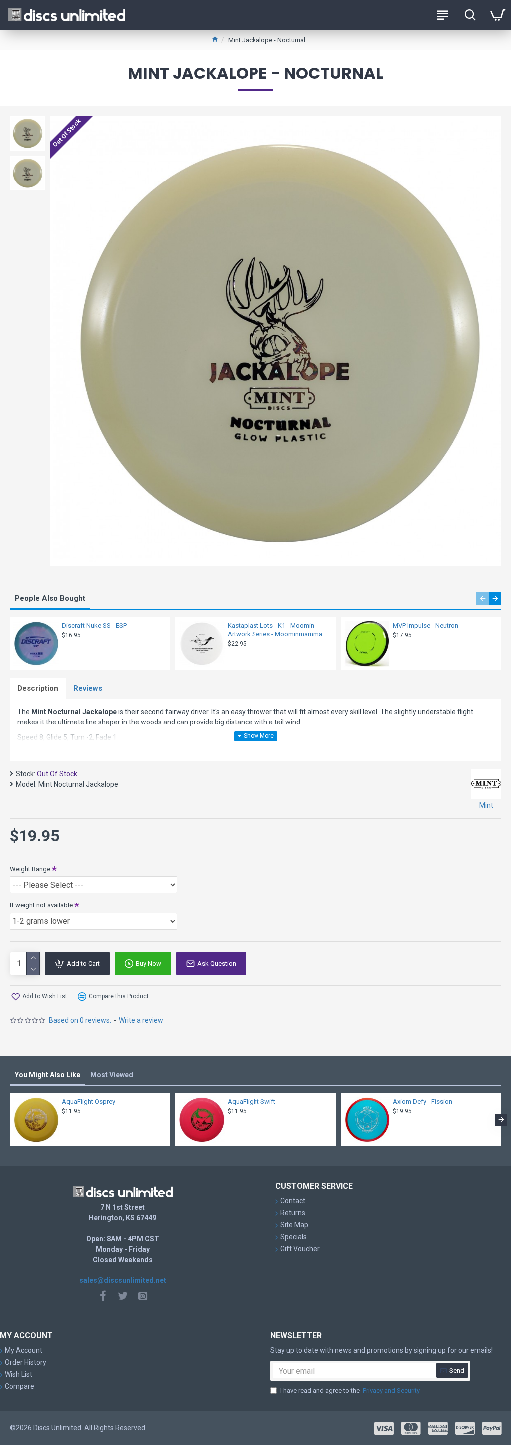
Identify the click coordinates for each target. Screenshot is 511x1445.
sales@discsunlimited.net (122, 1280)
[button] (482, 598)
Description (37, 688)
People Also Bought (50, 598)
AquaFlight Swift (251, 1101)
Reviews (87, 688)
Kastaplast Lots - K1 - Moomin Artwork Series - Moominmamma (275, 630)
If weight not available (41, 905)
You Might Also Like (47, 1075)
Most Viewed (111, 1075)
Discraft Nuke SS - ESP (94, 625)
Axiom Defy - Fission (422, 1101)
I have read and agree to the (350, 1390)
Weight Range (30, 869)
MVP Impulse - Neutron (425, 625)
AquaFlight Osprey (88, 1101)
